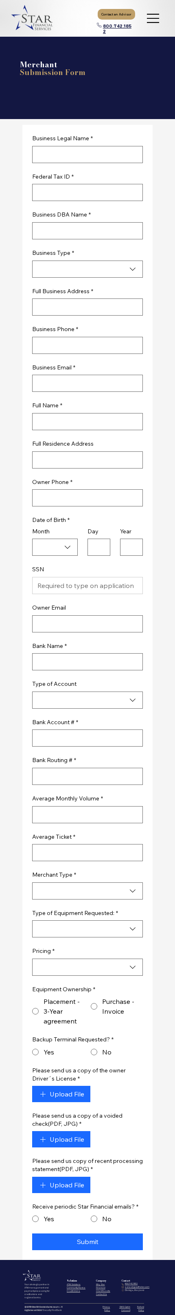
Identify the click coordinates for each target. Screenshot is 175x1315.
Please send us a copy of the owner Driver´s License (79, 1074)
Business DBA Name (61, 214)
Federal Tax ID (53, 176)
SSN (38, 569)
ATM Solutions (74, 1284)
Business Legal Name (62, 138)
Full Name (47, 405)
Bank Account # (55, 722)
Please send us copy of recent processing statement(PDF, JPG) (87, 1165)
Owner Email (49, 607)
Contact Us (101, 1294)
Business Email (53, 367)
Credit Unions (73, 1291)
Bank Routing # (54, 760)
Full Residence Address (63, 443)
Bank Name (49, 646)
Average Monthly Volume (67, 798)
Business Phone (55, 329)
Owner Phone (52, 482)
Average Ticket (53, 836)
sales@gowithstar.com (137, 1287)
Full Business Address (62, 291)
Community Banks (76, 1287)
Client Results (103, 1291)
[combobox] (87, 269)
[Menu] (153, 18)
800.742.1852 (131, 1283)
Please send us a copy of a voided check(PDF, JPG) (77, 1119)
